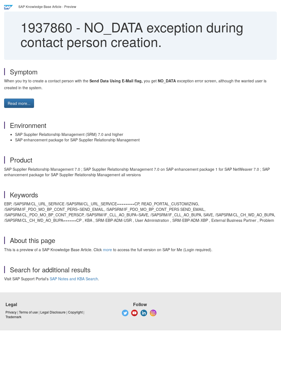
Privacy (10, 312)
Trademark (13, 316)
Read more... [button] (19, 103)
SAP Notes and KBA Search (74, 278)
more (107, 249)
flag (115, 80)
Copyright (75, 312)
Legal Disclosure (53, 312)
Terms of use (28, 312)
